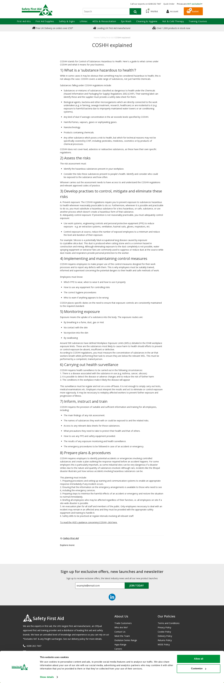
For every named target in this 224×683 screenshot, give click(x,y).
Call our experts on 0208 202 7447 (145, 3)
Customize (197, 668)
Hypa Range (120, 644)
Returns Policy (165, 640)
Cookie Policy (164, 631)
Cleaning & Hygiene (146, 21)
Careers (118, 648)
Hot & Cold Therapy (173, 21)
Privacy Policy (164, 627)
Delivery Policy (165, 636)
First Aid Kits (24, 21)
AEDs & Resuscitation (104, 21)
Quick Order (168, 3)
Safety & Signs (67, 21)
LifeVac (84, 21)
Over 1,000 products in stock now (173, 28)
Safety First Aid (71, 538)
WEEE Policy (164, 644)
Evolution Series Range (125, 640)
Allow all (198, 658)
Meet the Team (122, 636)
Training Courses (198, 21)
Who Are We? (121, 627)
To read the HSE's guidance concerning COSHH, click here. (88, 522)
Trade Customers (123, 623)
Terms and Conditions (169, 623)
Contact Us (119, 631)
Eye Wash (126, 21)
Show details (47, 677)
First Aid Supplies (45, 21)
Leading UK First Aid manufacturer (113, 28)
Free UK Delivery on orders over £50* (54, 28)
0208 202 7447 (34, 645)
